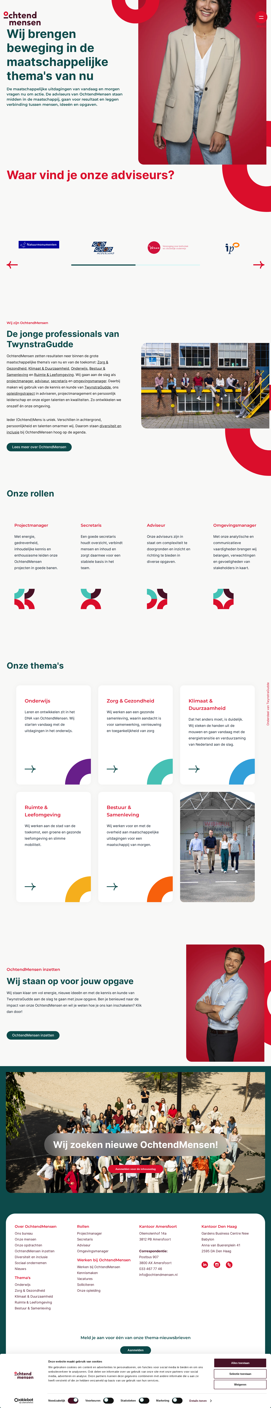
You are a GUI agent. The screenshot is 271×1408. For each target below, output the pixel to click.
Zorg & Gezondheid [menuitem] (30, 1290)
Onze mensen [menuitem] (25, 1239)
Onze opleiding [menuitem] (88, 1290)
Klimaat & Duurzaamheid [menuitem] (34, 1296)
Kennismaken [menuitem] (87, 1273)
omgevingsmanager (89, 381)
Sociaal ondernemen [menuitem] (31, 1263)
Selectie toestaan (240, 1373)
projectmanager (20, 381)
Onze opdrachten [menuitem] (28, 1245)
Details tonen (197, 1400)
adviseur (42, 381)
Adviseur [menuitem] (84, 1245)
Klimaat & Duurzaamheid (48, 368)
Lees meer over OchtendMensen (39, 447)
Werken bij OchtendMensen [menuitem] (98, 1267)
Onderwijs (79, 368)
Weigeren (240, 1384)
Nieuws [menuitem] (20, 1269)
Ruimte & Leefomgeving (54, 375)
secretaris (59, 381)
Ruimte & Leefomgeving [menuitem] (33, 1302)
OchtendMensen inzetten (33, 1035)
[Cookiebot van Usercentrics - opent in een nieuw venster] (24, 1401)
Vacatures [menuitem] (85, 1279)
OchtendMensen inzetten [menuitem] (35, 1251)
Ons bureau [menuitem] (24, 1233)
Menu (261, 26)
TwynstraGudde (97, 387)
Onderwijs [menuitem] (22, 1285)
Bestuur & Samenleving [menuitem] (33, 1308)
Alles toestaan (240, 1363)
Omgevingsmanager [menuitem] (93, 1251)
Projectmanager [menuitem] (89, 1233)
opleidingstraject (21, 393)
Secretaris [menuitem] (85, 1239)
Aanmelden (136, 1350)
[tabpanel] (39, 248)
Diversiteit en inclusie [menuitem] (31, 1257)
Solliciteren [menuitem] (85, 1285)
